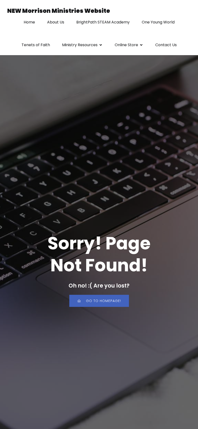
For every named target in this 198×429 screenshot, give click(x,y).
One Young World (158, 22)
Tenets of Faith (35, 45)
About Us (55, 22)
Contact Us (166, 45)
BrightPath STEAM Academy (103, 22)
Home (29, 22)
